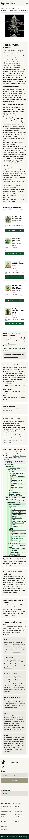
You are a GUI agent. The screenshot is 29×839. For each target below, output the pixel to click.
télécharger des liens (15, 81)
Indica (18, 488)
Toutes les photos (19, 816)
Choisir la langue (5, 790)
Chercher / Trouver (6, 806)
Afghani (21, 473)
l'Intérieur (17, 806)
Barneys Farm (13, 10)
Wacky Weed (15, 513)
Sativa (20, 480)
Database (13, 8)
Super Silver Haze (18, 461)
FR (23, 3)
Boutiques (4, 816)
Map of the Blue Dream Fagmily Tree (14, 559)
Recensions (20, 62)
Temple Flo (12, 468)
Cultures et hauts (19, 814)
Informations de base (9, 60)
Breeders (3, 10)
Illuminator (4, 829)
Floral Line (11, 471)
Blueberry (21, 111)
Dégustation (6, 62)
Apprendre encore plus (11, 357)
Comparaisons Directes (10, 64)
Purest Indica (15, 548)
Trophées (13, 62)
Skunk (24, 150)
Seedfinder (4, 8)
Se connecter (12, 344)
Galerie (18, 60)
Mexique (14, 480)
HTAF (18, 468)
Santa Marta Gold (18, 511)
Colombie (14, 516)
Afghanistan (14, 487)
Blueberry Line (10, 466)
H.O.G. (14, 476)
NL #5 (18, 502)
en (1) (13, 615)
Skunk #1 (21, 501)
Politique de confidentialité (9, 837)
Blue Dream (24, 10)
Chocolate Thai (21, 476)
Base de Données (5, 809)
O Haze (13, 509)
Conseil (16, 824)
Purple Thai (15, 473)
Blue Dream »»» (8, 456)
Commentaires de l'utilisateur (11, 67)
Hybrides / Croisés (15, 65)
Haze (11, 501)
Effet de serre (18, 811)
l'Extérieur (17, 809)
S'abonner (14, 780)
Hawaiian (22, 548)
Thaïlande (14, 483)
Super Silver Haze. (9, 113)
